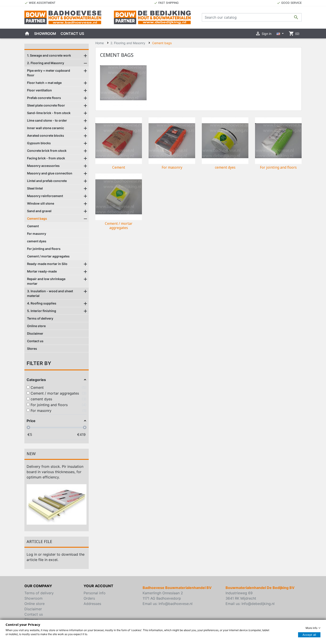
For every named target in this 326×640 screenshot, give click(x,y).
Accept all (309, 634)
